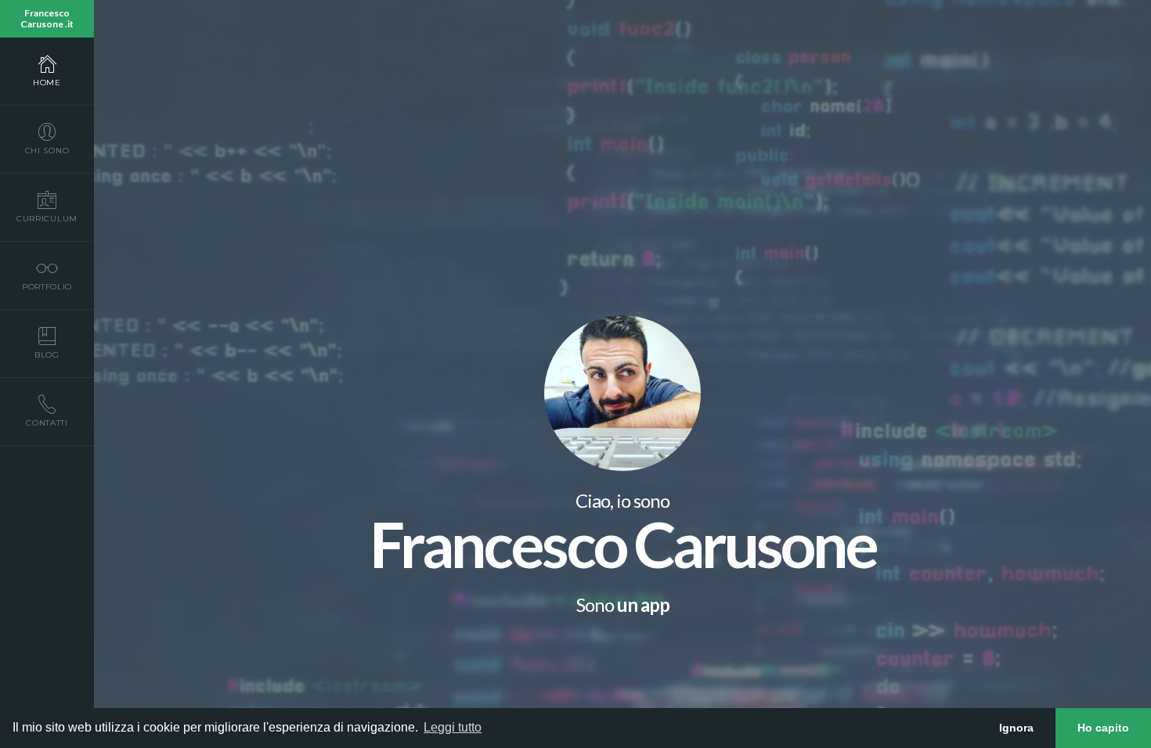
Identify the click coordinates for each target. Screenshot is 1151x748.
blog (47, 355)
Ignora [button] (1016, 727)
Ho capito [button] (1103, 727)
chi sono (47, 151)
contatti (47, 423)
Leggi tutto (453, 727)
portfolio (47, 287)
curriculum (47, 219)
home (47, 82)
